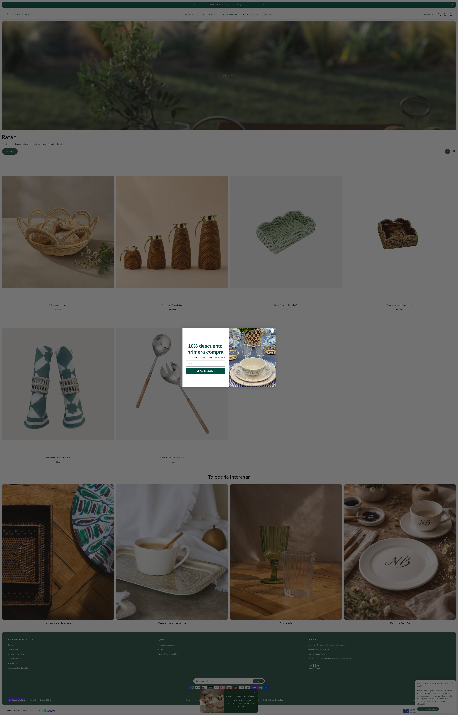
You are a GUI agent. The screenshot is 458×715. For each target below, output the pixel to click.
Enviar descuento (206, 371)
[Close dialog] (272, 331)
